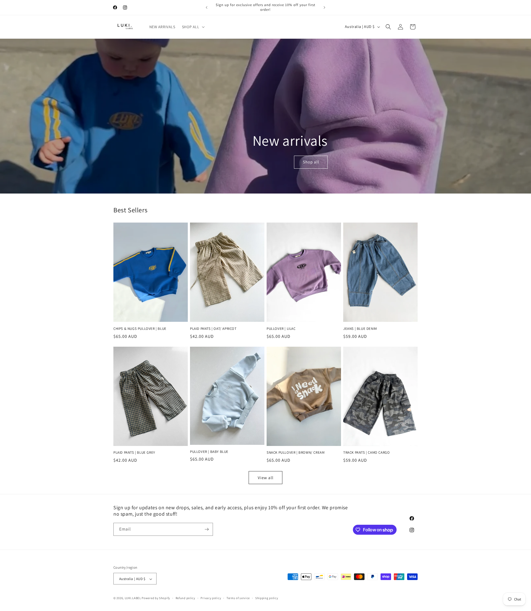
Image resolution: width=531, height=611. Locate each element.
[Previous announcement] (207, 7)
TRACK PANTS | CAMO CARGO (366, 452)
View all (266, 477)
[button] (193, 27)
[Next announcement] (324, 7)
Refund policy (185, 598)
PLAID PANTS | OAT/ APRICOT (213, 329)
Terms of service (238, 598)
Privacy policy (211, 598)
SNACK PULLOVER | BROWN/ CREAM (295, 452)
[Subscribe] (207, 529)
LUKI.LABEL (133, 598)
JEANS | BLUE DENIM (360, 329)
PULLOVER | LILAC (281, 329)
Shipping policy (266, 598)
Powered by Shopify (156, 598)
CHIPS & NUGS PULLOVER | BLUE (139, 329)
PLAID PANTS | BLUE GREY (134, 452)
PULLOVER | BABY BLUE (209, 452)
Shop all (311, 161)
